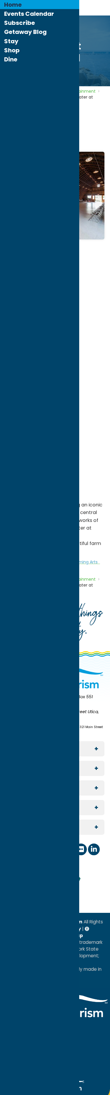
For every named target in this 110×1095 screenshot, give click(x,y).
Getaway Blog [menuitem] (25, 32)
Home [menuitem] (13, 5)
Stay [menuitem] (11, 41)
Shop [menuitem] (12, 50)
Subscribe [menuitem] (19, 23)
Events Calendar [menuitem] (29, 14)
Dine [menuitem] (10, 59)
